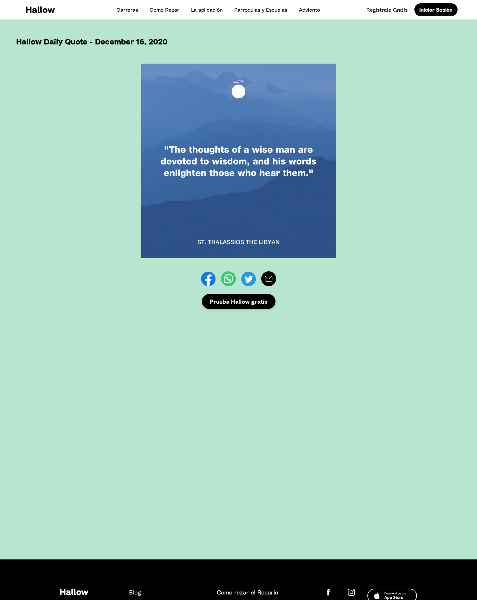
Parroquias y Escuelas (260, 9)
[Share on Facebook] (208, 278)
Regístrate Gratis (387, 9)
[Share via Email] (268, 278)
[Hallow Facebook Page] (333, 592)
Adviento (309, 9)
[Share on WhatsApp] (228, 278)
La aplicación (207, 9)
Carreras (127, 9)
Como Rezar (164, 9)
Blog (135, 592)
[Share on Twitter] (248, 278)
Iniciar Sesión (436, 9)
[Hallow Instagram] (352, 592)
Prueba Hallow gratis (239, 301)
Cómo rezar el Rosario (247, 592)
